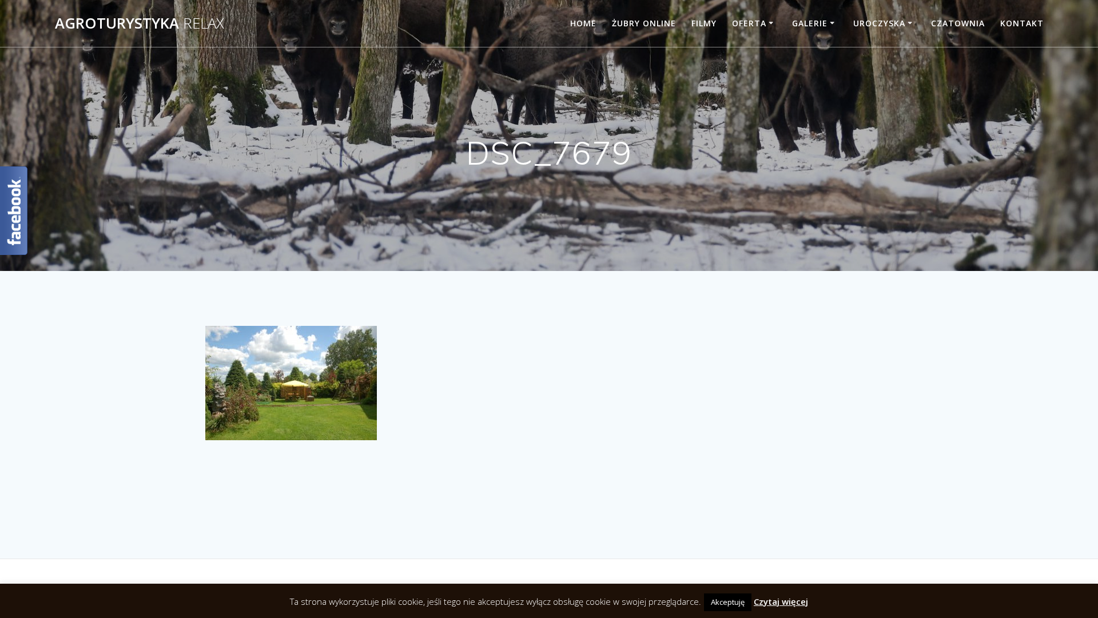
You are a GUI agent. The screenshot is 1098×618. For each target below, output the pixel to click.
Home (583, 23)
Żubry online (644, 23)
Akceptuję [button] (728, 602)
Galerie (810, 23)
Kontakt (1022, 23)
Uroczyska (879, 23)
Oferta (749, 23)
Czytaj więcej (781, 601)
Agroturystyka (139, 23)
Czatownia (958, 23)
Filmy (704, 23)
